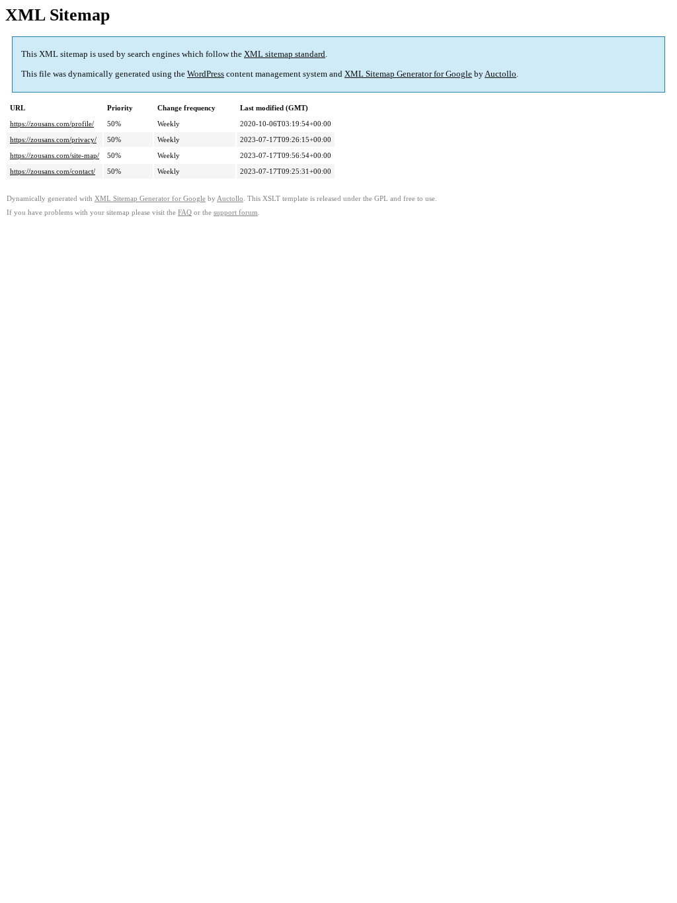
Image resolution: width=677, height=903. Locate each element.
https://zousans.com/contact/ (52, 171)
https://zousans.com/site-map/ (54, 155)
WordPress (205, 74)
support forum (236, 212)
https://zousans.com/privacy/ (53, 139)
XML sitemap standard (284, 54)
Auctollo (500, 74)
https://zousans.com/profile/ (52, 124)
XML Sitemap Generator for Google (408, 74)
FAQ (185, 212)
